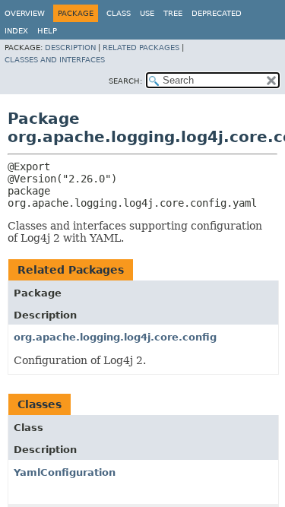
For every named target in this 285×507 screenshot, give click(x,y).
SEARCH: (125, 81)
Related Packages (141, 47)
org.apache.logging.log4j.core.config (115, 337)
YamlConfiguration (65, 472)
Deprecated (217, 13)
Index (16, 31)
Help (47, 31)
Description (70, 47)
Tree (172, 13)
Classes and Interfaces (55, 59)
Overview (25, 13)
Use (147, 13)
